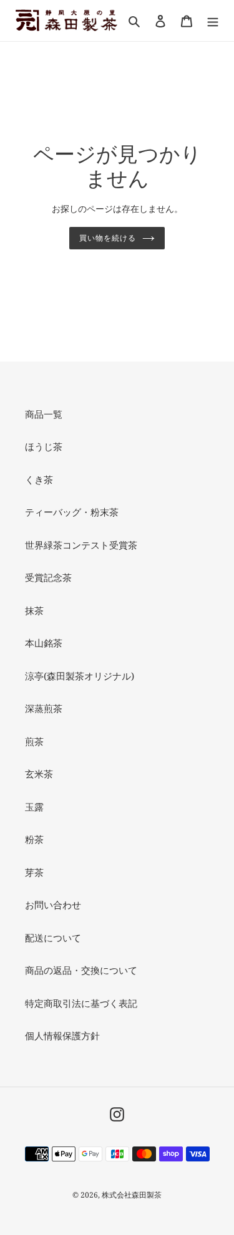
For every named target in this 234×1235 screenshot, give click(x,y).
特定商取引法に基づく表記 (81, 1003)
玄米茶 (39, 773)
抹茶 (34, 610)
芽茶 (34, 872)
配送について (53, 937)
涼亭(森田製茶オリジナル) (79, 676)
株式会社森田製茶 (132, 1194)
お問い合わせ (53, 904)
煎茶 (34, 741)
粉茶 (34, 839)
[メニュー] (213, 20)
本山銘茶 (43, 643)
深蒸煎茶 (43, 708)
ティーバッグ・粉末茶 (72, 512)
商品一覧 (43, 414)
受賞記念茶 (48, 577)
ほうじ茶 (43, 446)
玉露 (34, 806)
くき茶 (39, 479)
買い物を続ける (107, 238)
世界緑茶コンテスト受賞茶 (81, 545)
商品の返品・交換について (81, 970)
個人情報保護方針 (62, 1035)
